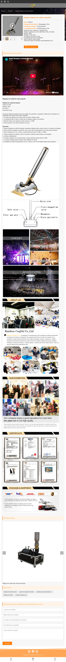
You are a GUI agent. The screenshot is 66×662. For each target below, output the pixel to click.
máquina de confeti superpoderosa (44, 591)
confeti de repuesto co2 (21, 595)
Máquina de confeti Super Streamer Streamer (14, 583)
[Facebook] (33, 651)
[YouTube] (29, 651)
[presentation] (4, 553)
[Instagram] (37, 651)
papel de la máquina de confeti (27, 591)
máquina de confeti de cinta (10, 591)
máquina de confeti (8, 595)
